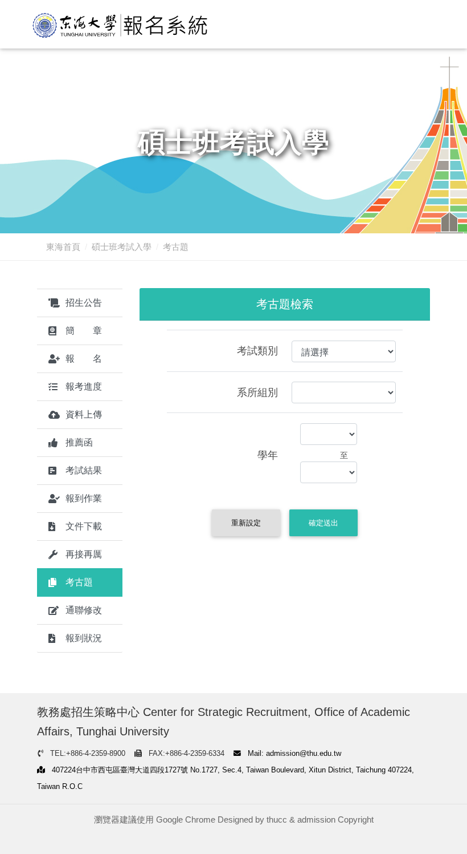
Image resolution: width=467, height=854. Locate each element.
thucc (277, 819)
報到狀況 (83, 638)
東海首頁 (63, 247)
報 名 (83, 358)
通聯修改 (83, 610)
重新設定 (246, 523)
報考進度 (83, 386)
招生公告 (83, 302)
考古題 (79, 582)
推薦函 (79, 442)
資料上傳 (83, 414)
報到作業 (83, 498)
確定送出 (323, 523)
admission (316, 819)
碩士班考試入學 (121, 247)
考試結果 (83, 470)
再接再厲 (83, 554)
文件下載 (83, 526)
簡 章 (83, 330)
